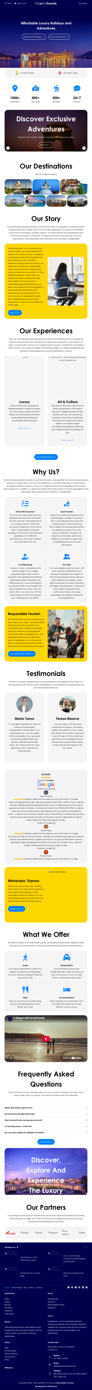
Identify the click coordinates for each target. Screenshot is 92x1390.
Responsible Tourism (56, 1304)
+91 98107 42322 (61, 1358)
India (7, 1299)
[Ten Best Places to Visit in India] (11, 1274)
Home (7, 1287)
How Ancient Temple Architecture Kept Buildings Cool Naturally (74, 1259)
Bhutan (8, 1304)
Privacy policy (10, 1351)
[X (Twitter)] (76, 1287)
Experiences (53, 1299)
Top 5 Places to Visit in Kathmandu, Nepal (29, 1258)
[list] (46, 73)
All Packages (16, 1287)
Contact (38, 1287)
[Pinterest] (79, 1287)
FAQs (7, 1359)
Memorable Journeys (65, 1383)
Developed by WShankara (46, 1386)
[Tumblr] (86, 1287)
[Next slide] (84, 148)
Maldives (8, 1310)
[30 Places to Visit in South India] (54, 1274)
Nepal (7, 1302)
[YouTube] (83, 1287)
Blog (25, 1287)
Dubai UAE (9, 1314)
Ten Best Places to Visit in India (30, 1274)
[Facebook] (72, 1287)
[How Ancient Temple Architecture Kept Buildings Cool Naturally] (54, 1258)
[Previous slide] (8, 148)
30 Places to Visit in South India (73, 1274)
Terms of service (11, 1353)
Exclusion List (10, 1356)
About (31, 1287)
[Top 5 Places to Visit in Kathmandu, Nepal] (11, 1258)
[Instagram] (68, 1287)
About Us (51, 1302)
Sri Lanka (8, 1308)
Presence (52, 1308)
